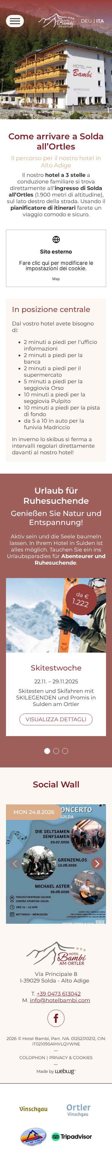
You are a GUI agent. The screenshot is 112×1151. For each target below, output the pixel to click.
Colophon (32, 1057)
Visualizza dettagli (56, 719)
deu (86, 21)
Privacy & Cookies (71, 1057)
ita (100, 21)
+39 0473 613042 (59, 994)
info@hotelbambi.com (60, 1000)
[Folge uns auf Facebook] (56, 1018)
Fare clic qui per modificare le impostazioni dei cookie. (56, 264)
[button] (15, 863)
